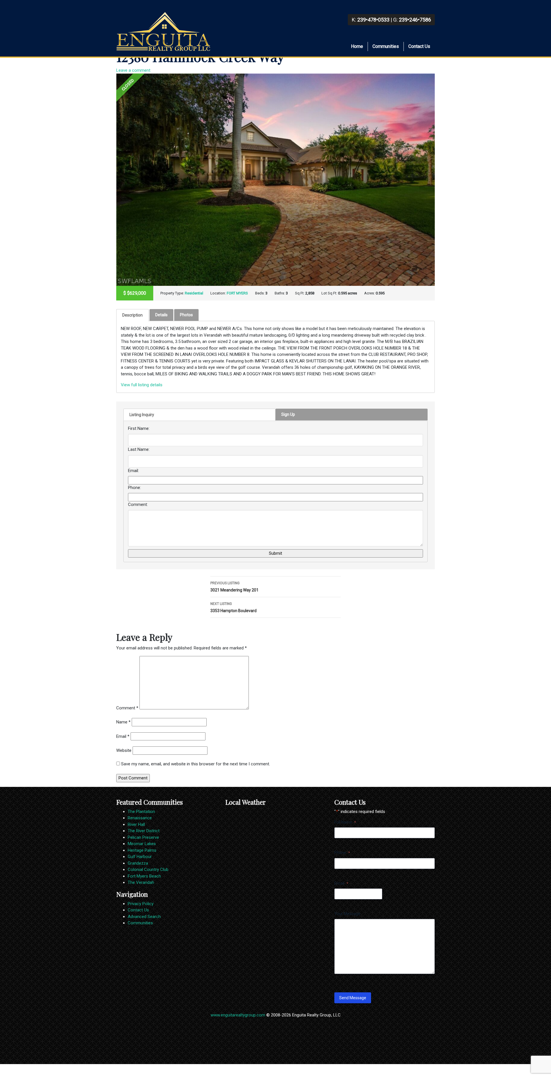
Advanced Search (144, 916)
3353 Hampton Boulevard (233, 607)
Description (132, 315)
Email (122, 736)
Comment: (138, 504)
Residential (194, 293)
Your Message (347, 913)
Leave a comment (133, 70)
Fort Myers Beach (144, 876)
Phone (342, 852)
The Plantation (141, 811)
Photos (186, 315)
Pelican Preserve (143, 837)
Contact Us (419, 46)
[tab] (132, 315)
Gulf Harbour (140, 856)
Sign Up (288, 414)
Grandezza (138, 863)
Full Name (345, 822)
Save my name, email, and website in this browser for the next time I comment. (195, 763)
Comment (127, 708)
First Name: (139, 428)
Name (123, 722)
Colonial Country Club (148, 869)
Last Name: (139, 449)
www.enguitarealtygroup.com (238, 1015)
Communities (385, 46)
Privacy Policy (141, 903)
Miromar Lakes (142, 843)
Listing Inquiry (141, 414)
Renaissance (140, 817)
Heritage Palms (142, 850)
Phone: (134, 487)
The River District (144, 830)
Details (161, 315)
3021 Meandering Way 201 (234, 586)
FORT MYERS (237, 293)
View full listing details (141, 384)
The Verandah (141, 882)
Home (357, 46)
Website (123, 750)
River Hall (136, 824)
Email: (133, 470)
